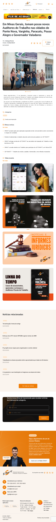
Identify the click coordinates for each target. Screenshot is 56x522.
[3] (29, 20)
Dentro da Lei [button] (26, 9)
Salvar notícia (48, 43)
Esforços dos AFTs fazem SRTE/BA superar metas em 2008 (19, 336)
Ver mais (5, 127)
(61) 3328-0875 (11, 483)
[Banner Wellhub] (28, 16)
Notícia (5, 115)
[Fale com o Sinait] (52, 3)
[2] (28, 20)
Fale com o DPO (11, 492)
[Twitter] (9, 3)
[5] (30, 92)
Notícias (35, 9)
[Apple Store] (14, 506)
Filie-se (47, 9)
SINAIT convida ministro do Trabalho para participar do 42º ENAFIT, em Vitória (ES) (28, 147)
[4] (29, 92)
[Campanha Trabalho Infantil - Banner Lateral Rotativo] (28, 211)
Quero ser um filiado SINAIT (13, 460)
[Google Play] (6, 506)
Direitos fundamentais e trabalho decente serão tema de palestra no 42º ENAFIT (27, 137)
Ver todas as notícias (28, 386)
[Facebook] (3, 3)
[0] (26, 20)
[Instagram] (6, 3)
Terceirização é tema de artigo (11, 323)
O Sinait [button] (5, 9)
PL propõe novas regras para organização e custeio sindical (20, 348)
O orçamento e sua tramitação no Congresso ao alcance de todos (21, 372)
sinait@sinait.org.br (12, 489)
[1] (27, 20)
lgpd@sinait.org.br (12, 494)
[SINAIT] (28, 3)
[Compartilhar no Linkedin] (34, 43)
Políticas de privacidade (43, 517)
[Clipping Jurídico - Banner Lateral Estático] (28, 248)
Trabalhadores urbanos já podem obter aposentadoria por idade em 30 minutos (25, 360)
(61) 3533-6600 (21, 483)
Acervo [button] (40, 9)
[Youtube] (12, 3)
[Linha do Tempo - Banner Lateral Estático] (28, 284)
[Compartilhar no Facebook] (31, 43)
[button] (16, 9)
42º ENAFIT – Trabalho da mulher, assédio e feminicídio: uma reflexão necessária (27, 151)
